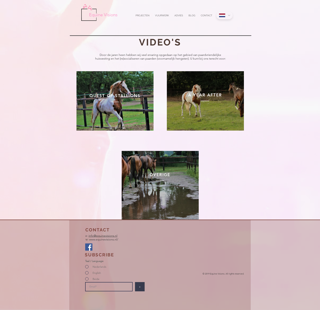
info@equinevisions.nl (103, 235)
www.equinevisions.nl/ (103, 239)
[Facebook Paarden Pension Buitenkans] (88, 247)
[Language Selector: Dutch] (224, 15)
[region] (115, 101)
